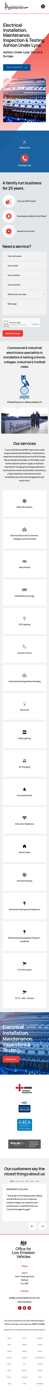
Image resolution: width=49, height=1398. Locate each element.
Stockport (9, 1357)
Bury (24, 1364)
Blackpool (24, 1357)
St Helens (39, 1370)
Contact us (11, 1059)
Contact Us (24, 165)
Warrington (24, 1377)
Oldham (9, 1338)
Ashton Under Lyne (40, 1357)
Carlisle (24, 1338)
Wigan (39, 1377)
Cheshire (24, 1344)
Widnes (9, 1370)
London (9, 1383)
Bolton (9, 1364)
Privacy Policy (37, 1320)
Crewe (9, 1344)
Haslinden (39, 1364)
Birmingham (40, 1383)
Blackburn (24, 1370)
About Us (24, 147)
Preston (9, 1377)
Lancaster (39, 1344)
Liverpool (9, 1351)
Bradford (24, 1351)
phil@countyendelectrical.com (24, 1297)
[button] (43, 6)
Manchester (40, 1338)
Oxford (24, 1383)
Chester (40, 1351)
